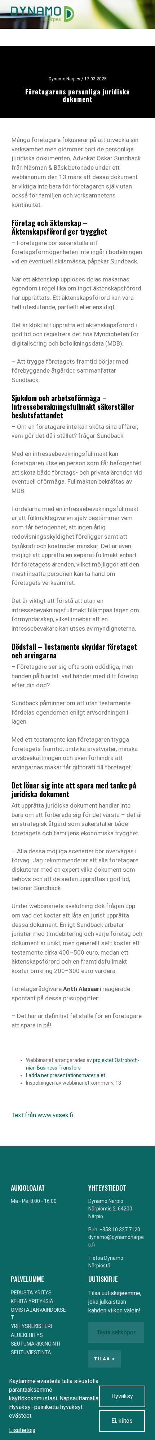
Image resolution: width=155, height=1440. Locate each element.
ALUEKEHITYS (27, 1335)
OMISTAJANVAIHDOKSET (38, 1313)
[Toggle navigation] (132, 14)
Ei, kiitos (122, 1420)
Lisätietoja (22, 1430)
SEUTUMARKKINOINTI (35, 1344)
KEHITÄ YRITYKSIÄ (32, 1301)
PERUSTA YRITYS (31, 1292)
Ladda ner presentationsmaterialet (65, 1075)
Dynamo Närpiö (105, 1201)
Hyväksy (122, 1396)
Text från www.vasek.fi (42, 1115)
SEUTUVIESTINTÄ (31, 1352)
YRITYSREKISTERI (31, 1326)
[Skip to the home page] (42, 14)
